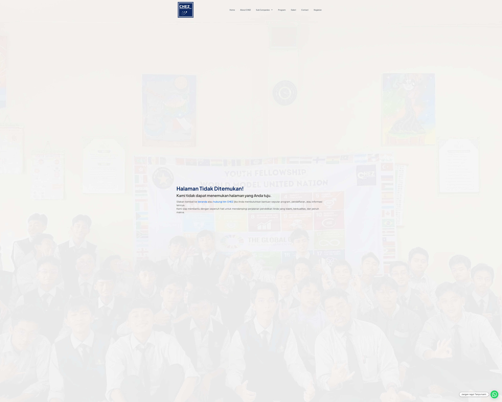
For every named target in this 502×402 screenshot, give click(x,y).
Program (282, 10)
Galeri (293, 10)
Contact (305, 10)
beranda (202, 201)
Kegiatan (318, 10)
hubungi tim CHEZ (223, 201)
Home (232, 10)
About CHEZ (245, 10)
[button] (494, 394)
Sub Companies (263, 10)
